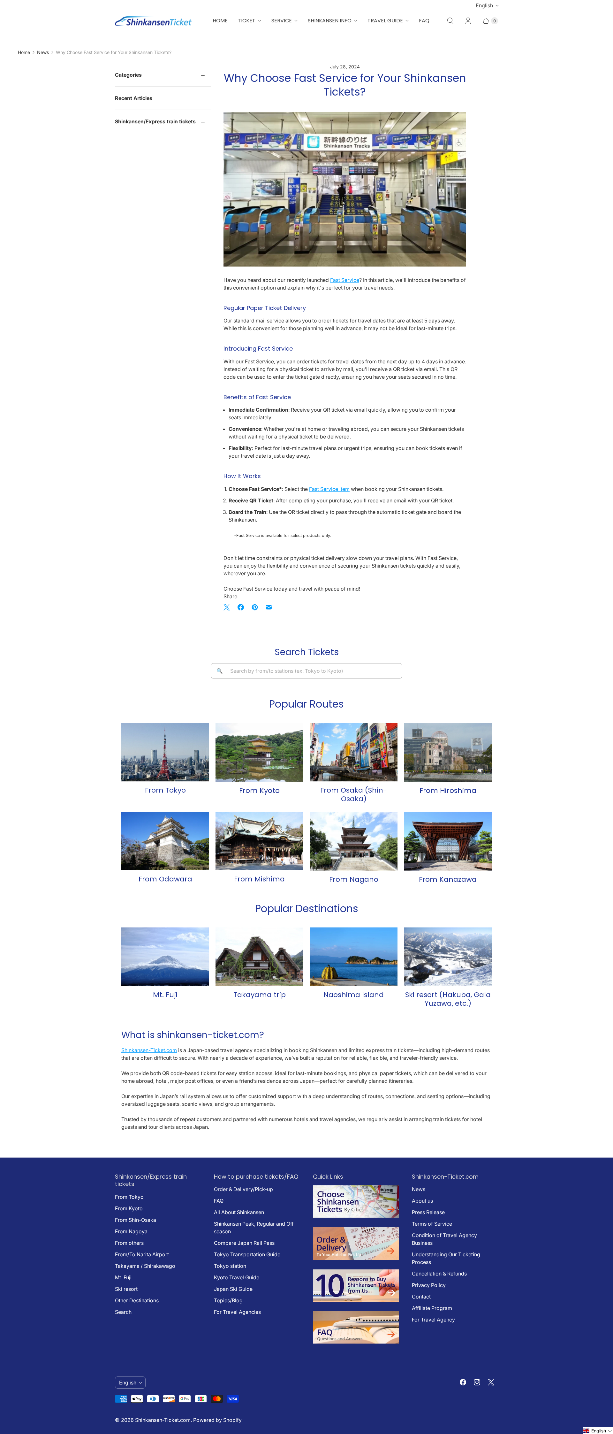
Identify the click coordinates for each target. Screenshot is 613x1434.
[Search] (450, 20)
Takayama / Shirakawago (145, 1266)
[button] (598, 1430)
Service (281, 20)
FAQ (424, 20)
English (484, 5)
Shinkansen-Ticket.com (149, 1050)
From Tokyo (129, 1197)
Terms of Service (432, 1224)
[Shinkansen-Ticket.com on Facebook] (463, 1382)
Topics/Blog (228, 1300)
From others (129, 1243)
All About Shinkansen (239, 1212)
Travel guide (385, 20)
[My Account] (468, 20)
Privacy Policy (429, 1285)
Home (220, 20)
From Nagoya (131, 1231)
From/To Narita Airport (142, 1254)
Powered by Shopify (217, 1420)
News (43, 52)
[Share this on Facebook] (241, 607)
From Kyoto (129, 1208)
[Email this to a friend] (269, 607)
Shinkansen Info (330, 20)
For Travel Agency (433, 1319)
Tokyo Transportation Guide (247, 1254)
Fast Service (344, 280)
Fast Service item (329, 489)
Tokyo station (230, 1266)
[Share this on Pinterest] (255, 607)
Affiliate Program (432, 1308)
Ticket (246, 20)
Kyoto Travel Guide (236, 1277)
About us (422, 1201)
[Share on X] (228, 607)
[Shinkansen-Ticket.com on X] (491, 1382)
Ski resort (126, 1289)
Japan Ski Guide (233, 1289)
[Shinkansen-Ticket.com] (153, 20)
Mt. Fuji (123, 1277)
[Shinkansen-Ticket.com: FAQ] (356, 1341)
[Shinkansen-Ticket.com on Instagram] (477, 1382)
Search (123, 1312)
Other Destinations (137, 1300)
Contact (421, 1296)
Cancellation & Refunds (439, 1273)
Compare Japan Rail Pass (244, 1243)
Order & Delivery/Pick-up (243, 1189)
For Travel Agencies (237, 1312)
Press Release (428, 1212)
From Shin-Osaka (135, 1220)
